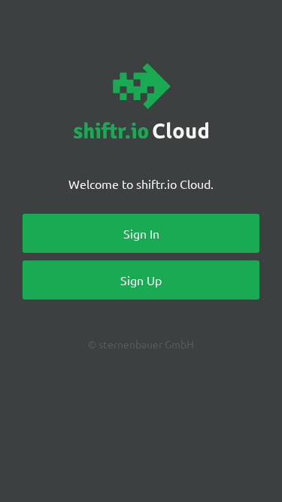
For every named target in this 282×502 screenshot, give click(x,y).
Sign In (141, 233)
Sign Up (141, 280)
